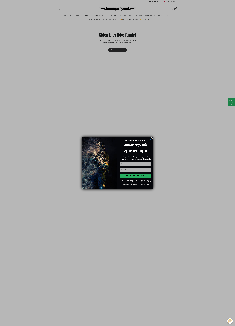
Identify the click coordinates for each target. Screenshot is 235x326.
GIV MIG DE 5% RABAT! (135, 176)
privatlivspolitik (133, 182)
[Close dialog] (151, 139)
